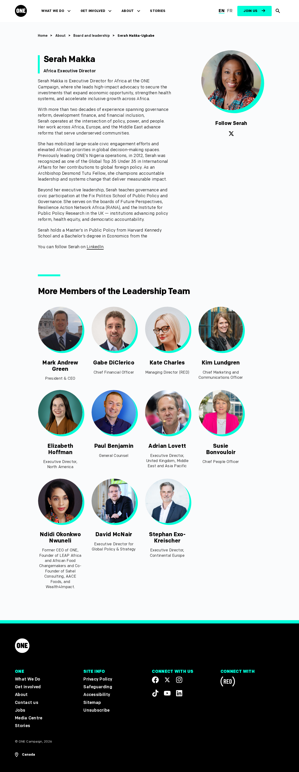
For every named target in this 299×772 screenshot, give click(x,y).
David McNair (113, 534)
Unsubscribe (96, 710)
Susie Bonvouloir (220, 449)
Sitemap (92, 702)
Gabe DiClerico (113, 362)
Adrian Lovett (167, 446)
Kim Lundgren (221, 362)
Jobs (20, 710)
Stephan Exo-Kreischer (167, 537)
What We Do (52, 11)
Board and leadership (91, 36)
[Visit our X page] (167, 679)
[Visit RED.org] (228, 682)
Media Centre (28, 718)
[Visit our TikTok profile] (155, 692)
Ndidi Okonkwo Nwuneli (60, 537)
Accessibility (96, 694)
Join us (250, 11)
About (127, 11)
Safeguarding (97, 687)
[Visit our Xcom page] (231, 135)
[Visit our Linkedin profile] (179, 692)
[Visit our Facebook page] (155, 679)
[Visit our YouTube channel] (167, 692)
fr (230, 10)
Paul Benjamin (114, 446)
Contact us (26, 702)
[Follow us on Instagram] (179, 679)
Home (42, 36)
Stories (157, 11)
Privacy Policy (97, 679)
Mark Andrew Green (60, 365)
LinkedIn (95, 246)
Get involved (93, 11)
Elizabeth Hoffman (60, 449)
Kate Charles (167, 362)
